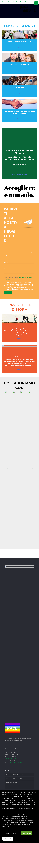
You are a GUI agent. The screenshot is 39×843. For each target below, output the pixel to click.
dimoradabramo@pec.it (16, 762)
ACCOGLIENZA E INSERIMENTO (16, 774)
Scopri (19, 47)
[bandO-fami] (19, 349)
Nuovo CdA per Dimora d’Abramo (19, 152)
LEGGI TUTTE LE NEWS (19, 175)
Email (6, 255)
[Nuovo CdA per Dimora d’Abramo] (19, 137)
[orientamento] (19, 80)
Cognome (7, 269)
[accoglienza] (19, 34)
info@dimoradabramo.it (13, 758)
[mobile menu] (36, 3)
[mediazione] (19, 104)
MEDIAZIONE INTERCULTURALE (16, 787)
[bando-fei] (19, 318)
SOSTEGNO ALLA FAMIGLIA (15, 779)
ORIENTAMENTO (11, 783)
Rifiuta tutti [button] (7, 838)
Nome (6, 262)
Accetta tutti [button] (27, 833)
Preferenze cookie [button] (24, 808)
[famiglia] (19, 57)
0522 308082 (11, 756)
